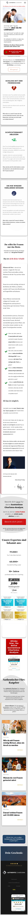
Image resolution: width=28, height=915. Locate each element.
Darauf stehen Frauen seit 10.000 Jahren (12, 813)
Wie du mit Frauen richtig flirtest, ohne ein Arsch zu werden (13, 742)
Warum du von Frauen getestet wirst (13, 779)
